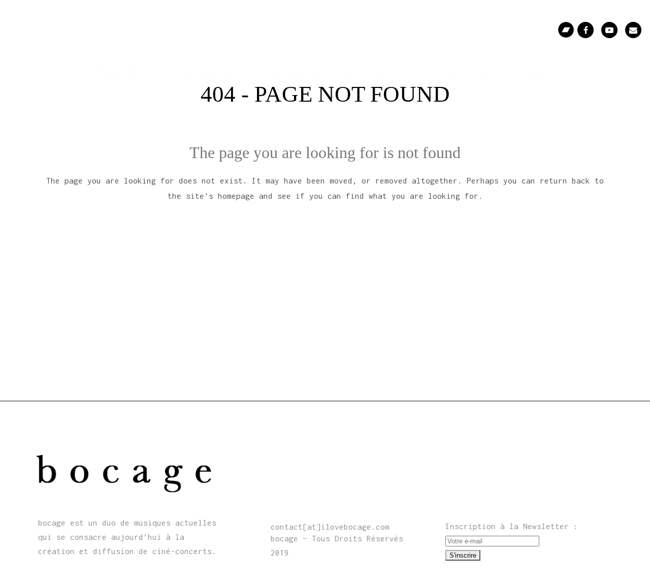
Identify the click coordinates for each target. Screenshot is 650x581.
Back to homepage (325, 244)
